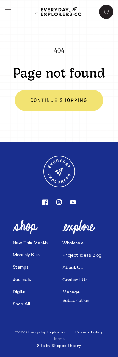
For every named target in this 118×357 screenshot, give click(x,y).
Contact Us (74, 279)
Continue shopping (59, 100)
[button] (8, 12)
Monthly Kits (26, 254)
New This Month (30, 242)
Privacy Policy (89, 332)
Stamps (21, 267)
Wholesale (73, 242)
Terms (59, 338)
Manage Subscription (75, 296)
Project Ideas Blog (82, 255)
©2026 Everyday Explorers (40, 332)
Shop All (21, 303)
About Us (72, 267)
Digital (19, 291)
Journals (22, 279)
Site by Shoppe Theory (59, 345)
